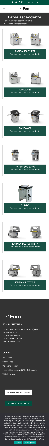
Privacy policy (30, 442)
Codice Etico (8, 361)
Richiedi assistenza (18, 403)
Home (6, 21)
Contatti (7, 352)
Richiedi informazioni (18, 392)
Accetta (18, 442)
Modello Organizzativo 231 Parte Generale (20, 370)
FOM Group (7, 357)
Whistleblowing (9, 374)
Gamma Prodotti (16, 21)
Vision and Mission (10, 366)
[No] (46, 429)
